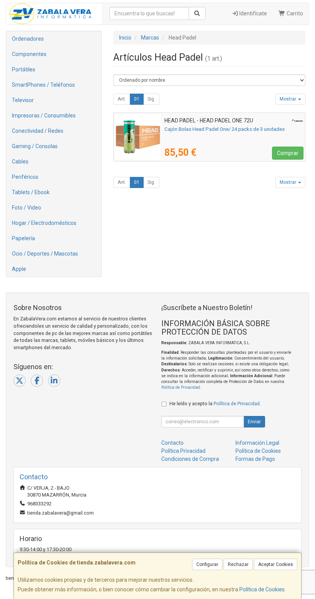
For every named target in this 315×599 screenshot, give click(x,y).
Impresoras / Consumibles (44, 115)
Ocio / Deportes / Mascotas (45, 254)
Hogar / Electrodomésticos (44, 223)
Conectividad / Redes (37, 131)
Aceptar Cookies (275, 564)
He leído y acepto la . (215, 403)
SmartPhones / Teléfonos (43, 85)
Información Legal (257, 443)
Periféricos (25, 177)
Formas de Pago (255, 459)
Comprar (287, 153)
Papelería (23, 238)
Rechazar (238, 564)
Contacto (172, 443)
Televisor (23, 100)
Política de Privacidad (180, 387)
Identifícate (252, 13)
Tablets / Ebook (31, 192)
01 (136, 99)
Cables (20, 161)
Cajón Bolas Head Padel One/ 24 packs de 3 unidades (224, 129)
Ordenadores (28, 39)
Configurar (207, 564)
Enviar (254, 421)
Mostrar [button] (288, 99)
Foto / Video (26, 208)
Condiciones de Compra (190, 459)
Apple (19, 269)
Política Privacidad (183, 451)
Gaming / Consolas (35, 146)
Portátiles (23, 69)
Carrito (294, 13)
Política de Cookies (262, 589)
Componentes (29, 54)
